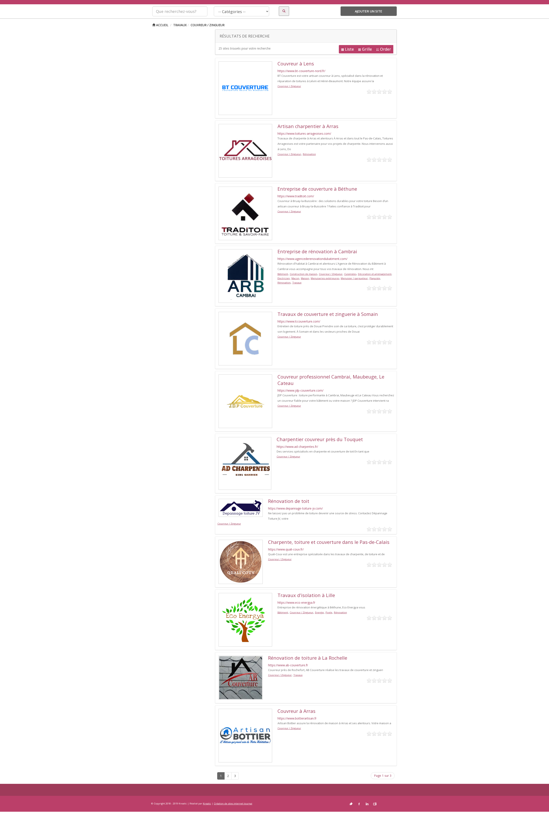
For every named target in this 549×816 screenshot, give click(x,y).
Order (385, 49)
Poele (329, 612)
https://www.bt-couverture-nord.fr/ (301, 71)
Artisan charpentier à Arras (308, 126)
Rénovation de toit (288, 501)
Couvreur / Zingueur (208, 25)
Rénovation (309, 154)
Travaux (180, 25)
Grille (367, 49)
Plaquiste (375, 278)
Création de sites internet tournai (233, 803)
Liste (349, 49)
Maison (305, 278)
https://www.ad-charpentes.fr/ (297, 447)
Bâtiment (283, 274)
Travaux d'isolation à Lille (306, 595)
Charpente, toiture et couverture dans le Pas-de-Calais (328, 542)
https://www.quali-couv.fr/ (286, 549)
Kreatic (207, 803)
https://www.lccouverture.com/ (299, 321)
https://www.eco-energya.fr (296, 602)
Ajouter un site (368, 11)
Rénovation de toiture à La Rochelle (307, 658)
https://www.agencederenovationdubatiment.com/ (312, 259)
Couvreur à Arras (296, 711)
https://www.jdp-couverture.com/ (300, 390)
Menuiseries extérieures (325, 278)
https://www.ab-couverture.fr (288, 665)
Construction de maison (303, 274)
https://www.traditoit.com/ (296, 196)
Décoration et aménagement (374, 274)
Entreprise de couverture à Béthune (317, 189)
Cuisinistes (350, 274)
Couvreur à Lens (296, 63)
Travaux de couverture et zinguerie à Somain (328, 314)
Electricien (284, 278)
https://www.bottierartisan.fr (297, 718)
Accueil (161, 25)
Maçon (295, 278)
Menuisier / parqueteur (354, 278)
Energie (319, 612)
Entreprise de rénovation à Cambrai (317, 251)
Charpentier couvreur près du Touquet (320, 439)
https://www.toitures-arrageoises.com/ (304, 133)
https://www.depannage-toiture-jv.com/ (295, 508)
